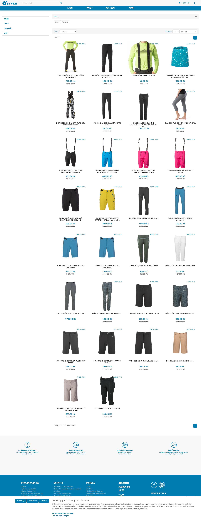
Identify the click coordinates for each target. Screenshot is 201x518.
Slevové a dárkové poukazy (32, 493)
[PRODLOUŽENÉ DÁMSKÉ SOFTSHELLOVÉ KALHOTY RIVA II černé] (143, 105)
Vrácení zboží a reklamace (31, 496)
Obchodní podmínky (94, 491)
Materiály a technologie (63, 486)
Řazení (56, 31)
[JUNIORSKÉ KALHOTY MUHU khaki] (70, 295)
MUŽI (70, 8)
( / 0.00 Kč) (184, 3)
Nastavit (44, 501)
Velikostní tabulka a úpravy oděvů (67, 489)
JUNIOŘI (110, 8)
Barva (57, 22)
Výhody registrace (28, 489)
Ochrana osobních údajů (96, 493)
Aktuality (89, 496)
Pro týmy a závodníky (62, 493)
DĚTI (131, 8)
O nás (88, 486)
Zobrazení (168, 31)
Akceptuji (20, 501)
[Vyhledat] (61, 3)
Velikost (65, 22)
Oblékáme (58, 491)
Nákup (23, 486)
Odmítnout (32, 501)
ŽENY (89, 8)
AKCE (58, 37)
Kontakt (89, 489)
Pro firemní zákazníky (62, 496)
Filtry (56, 16)
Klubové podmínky (28, 491)
